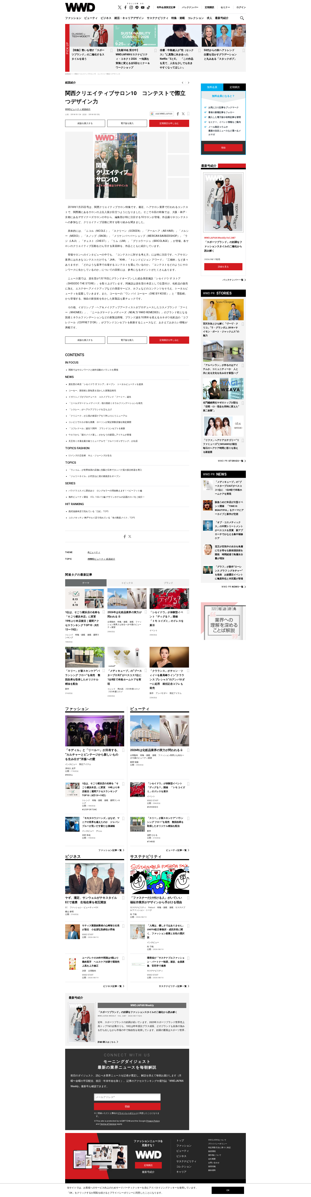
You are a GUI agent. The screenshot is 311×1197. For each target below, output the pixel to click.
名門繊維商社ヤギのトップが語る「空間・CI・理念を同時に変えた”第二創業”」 (221, 406)
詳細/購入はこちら (107, 1042)
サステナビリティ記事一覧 (173, 986)
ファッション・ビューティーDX (84, 907)
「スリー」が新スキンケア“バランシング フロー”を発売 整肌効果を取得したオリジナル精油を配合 (82, 677)
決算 (84, 971)
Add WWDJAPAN (163, 114)
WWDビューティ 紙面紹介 (78, 109)
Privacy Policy (153, 1121)
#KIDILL (69, 775)
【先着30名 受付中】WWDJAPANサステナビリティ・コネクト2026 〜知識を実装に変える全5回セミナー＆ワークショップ (133, 59)
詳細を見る (223, 266)
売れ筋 (120, 689)
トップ (180, 1140)
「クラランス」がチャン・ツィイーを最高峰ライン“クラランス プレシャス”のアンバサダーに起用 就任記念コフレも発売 (167, 679)
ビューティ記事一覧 (176, 850)
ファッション (73, 18)
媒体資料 (212, 1170)
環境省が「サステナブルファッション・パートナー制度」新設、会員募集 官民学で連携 (165, 961)
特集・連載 (178, 18)
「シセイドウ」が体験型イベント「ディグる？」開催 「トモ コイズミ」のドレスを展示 (167, 619)
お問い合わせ (214, 1163)
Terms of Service (108, 1124)
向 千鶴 (133, 914)
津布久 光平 (70, 768)
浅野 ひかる (152, 835)
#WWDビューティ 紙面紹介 (101, 559)
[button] (243, 18)
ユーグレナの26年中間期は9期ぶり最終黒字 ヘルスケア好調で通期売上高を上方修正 (101, 961)
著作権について (214, 1155)
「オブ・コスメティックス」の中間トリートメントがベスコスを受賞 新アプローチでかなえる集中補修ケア (229, 530)
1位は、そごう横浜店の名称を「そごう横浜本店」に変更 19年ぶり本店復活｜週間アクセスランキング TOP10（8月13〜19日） (82, 621)
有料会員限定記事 (166, 7)
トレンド (69, 635)
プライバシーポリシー (128, 1113)
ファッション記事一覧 (110, 850)
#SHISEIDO (152, 807)
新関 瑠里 (134, 762)
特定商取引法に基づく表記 (219, 1147)
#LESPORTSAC (89, 809)
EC (66, 907)
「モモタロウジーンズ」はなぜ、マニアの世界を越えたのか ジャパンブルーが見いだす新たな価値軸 (101, 822)
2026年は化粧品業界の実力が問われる (124, 614)
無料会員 (212, 87)
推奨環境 (212, 1151)
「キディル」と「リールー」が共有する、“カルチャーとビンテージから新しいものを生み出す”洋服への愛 (92, 754)
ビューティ (91, 18)
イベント (153, 630)
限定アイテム (176, 693)
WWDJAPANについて (217, 1140)
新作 (67, 689)
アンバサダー (162, 693)
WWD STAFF (152, 800)
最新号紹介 (222, 18)
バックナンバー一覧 (233, 280)
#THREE (151, 841)
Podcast (151, 907)
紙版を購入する (85, 123)
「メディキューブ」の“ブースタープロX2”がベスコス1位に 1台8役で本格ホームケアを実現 (125, 677)
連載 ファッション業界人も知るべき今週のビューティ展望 (124, 624)
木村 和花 (86, 835)
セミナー (225, 7)
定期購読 (209, 7)
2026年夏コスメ (116, 691)
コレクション (196, 18)
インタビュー (71, 764)
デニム (99, 831)
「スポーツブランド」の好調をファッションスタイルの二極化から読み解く (137, 1012)
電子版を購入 (127, 123)
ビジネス (106, 18)
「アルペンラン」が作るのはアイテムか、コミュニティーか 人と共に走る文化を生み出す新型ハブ (220, 369)
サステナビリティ (157, 18)
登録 (223, 147)
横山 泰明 (69, 911)
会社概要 (212, 1159)
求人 (209, 18)
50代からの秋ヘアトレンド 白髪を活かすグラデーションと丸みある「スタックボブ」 (220, 54)
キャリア (181, 1171)
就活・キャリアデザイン (129, 18)
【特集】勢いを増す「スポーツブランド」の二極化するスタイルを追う (88, 54)
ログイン (241, 7)
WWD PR (231, 461)
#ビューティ (94, 552)
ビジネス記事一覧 (112, 986)
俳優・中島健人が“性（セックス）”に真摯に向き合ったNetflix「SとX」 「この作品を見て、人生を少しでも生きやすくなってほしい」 (177, 59)
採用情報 (212, 1166)
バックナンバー (190, 7)
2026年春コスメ (133, 689)
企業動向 (111, 622)
